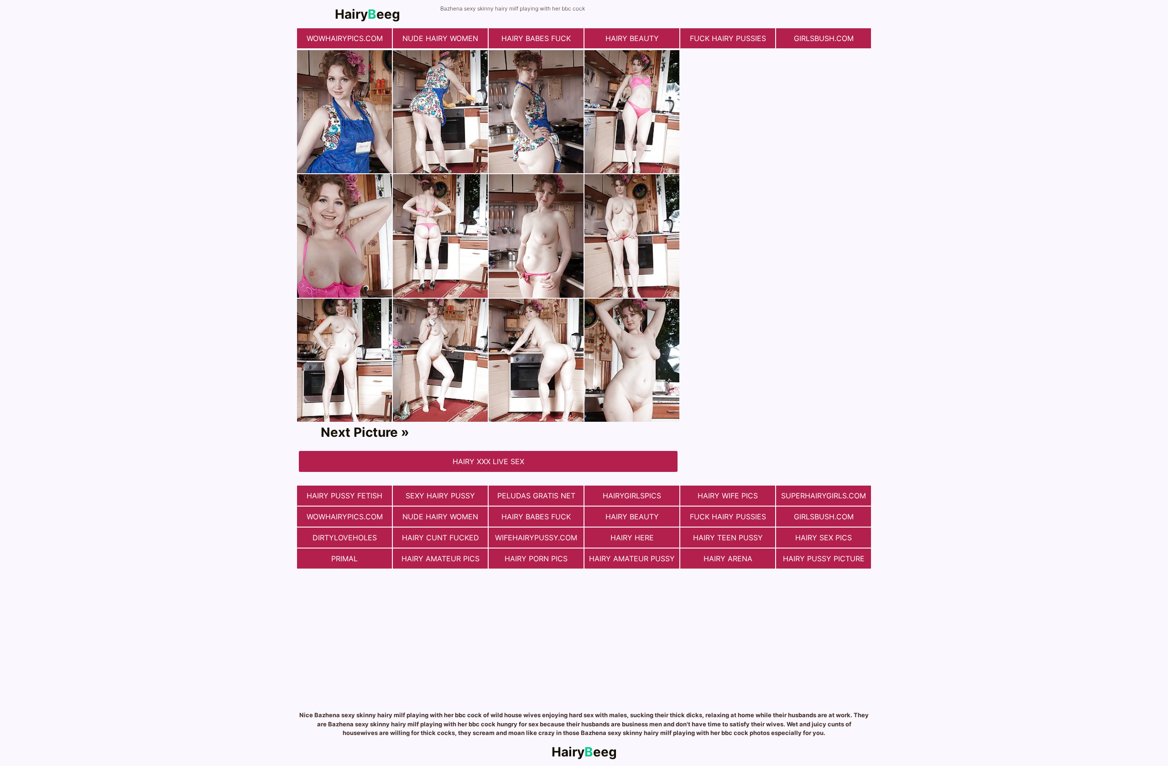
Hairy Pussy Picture (824, 558)
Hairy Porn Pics (536, 558)
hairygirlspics (632, 495)
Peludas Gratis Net (536, 495)
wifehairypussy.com (536, 537)
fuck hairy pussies (728, 38)
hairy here (632, 537)
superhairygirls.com (823, 495)
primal (344, 558)
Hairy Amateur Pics (441, 558)
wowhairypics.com (345, 38)
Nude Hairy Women (440, 38)
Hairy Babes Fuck (536, 38)
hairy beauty (632, 38)
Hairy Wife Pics (728, 495)
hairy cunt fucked (440, 537)
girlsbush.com (824, 38)
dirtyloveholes (345, 537)
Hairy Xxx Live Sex (488, 461)
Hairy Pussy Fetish (344, 495)
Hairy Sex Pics (823, 537)
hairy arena (728, 558)
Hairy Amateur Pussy (632, 558)
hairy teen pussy (728, 537)
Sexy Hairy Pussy (440, 495)
